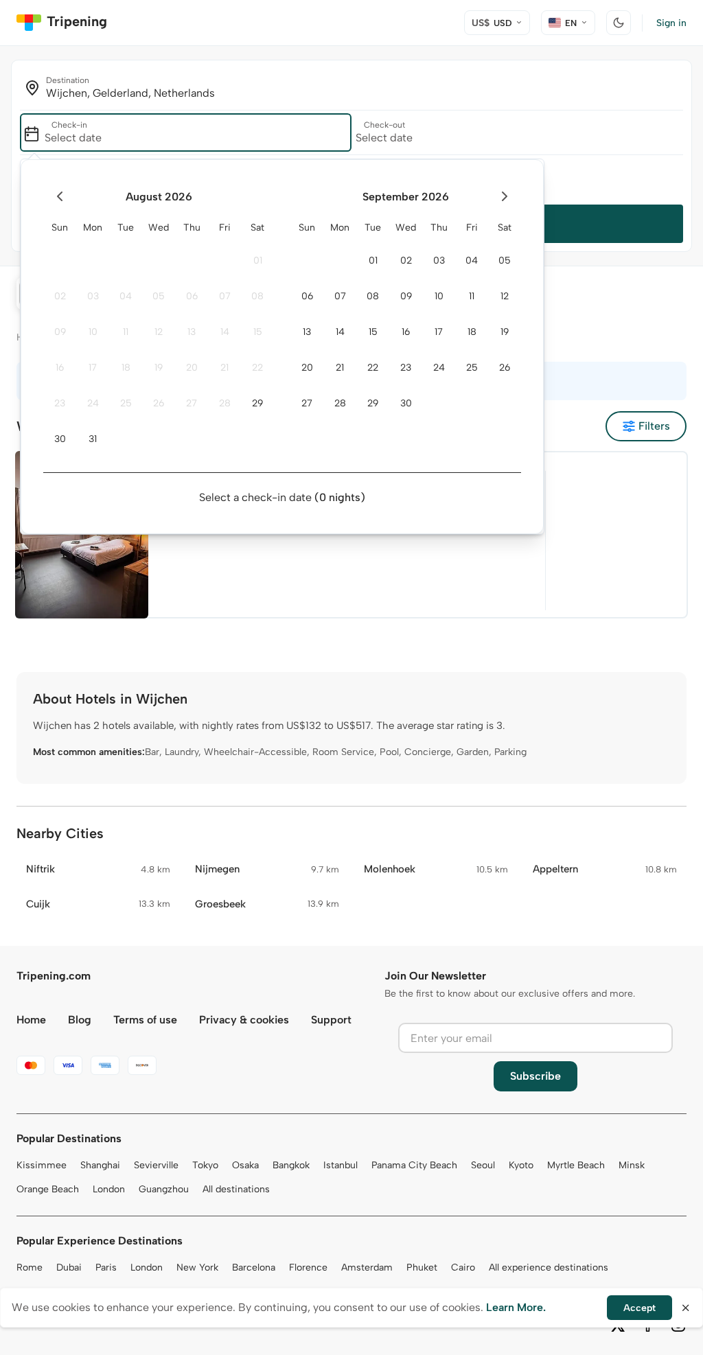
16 (60, 367)
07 (225, 296)
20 (192, 367)
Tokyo (205, 1165)
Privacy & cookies (244, 1019)
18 (126, 367)
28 (225, 403)
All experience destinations (548, 1267)
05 (158, 296)
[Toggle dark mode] (618, 22)
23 (59, 403)
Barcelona (253, 1267)
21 (224, 367)
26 (158, 403)
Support (331, 1019)
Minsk (632, 1165)
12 (158, 332)
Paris (106, 1267)
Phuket (421, 1267)
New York (197, 1267)
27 (191, 403)
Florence (308, 1267)
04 (125, 296)
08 (257, 296)
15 (257, 332)
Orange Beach (47, 1189)
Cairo (463, 1267)
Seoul (483, 1165)
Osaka (245, 1165)
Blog (79, 1019)
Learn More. (516, 1307)
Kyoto (521, 1165)
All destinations (236, 1189)
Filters (654, 425)
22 (257, 367)
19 (158, 367)
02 (60, 296)
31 (93, 439)
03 (93, 296)
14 (224, 332)
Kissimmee (41, 1165)
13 (191, 332)
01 (257, 260)
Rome (29, 1267)
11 (125, 332)
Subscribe (535, 1075)
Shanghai (100, 1165)
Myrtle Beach (576, 1165)
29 (257, 403)
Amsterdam (367, 1267)
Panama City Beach (414, 1165)
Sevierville (156, 1165)
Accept (639, 1308)
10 (93, 332)
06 (192, 296)
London (109, 1189)
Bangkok (291, 1165)
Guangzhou (164, 1189)
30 (60, 439)
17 (93, 367)
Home (31, 1019)
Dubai (69, 1267)
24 (93, 403)
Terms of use (145, 1019)
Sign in (671, 23)
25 (126, 403)
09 (60, 332)
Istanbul (340, 1165)
